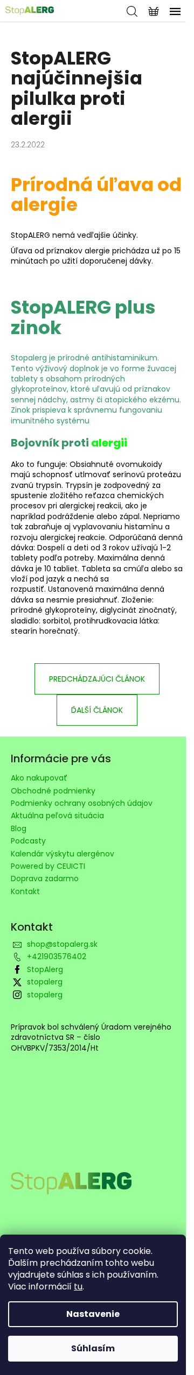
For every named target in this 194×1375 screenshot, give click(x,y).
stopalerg (45, 981)
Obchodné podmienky (53, 790)
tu (78, 1286)
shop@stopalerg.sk (62, 944)
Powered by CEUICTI (48, 866)
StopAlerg (45, 969)
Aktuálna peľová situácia (57, 815)
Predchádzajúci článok (97, 679)
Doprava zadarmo (45, 878)
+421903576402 (56, 956)
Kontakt (25, 891)
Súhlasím (93, 1348)
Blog (18, 828)
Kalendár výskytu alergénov (62, 853)
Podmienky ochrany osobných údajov (82, 803)
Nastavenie (93, 1314)
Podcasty (28, 840)
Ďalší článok (97, 710)
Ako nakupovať (39, 777)
